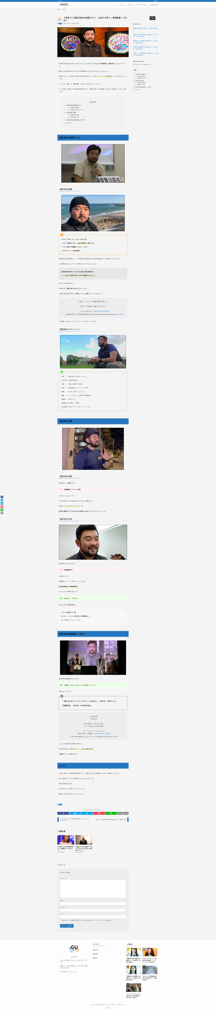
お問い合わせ (100, 1004)
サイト (62, 914)
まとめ (69, 123)
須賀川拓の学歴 (71, 112)
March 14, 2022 (118, 314)
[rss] (155, 1)
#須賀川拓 (96, 723)
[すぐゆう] (63, 5)
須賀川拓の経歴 (75, 107)
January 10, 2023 (112, 736)
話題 (60, 23)
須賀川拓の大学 (75, 117)
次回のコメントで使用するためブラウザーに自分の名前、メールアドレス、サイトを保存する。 (87, 920)
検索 (152, 18)
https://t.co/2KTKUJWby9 (101, 311)
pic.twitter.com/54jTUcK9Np (102, 733)
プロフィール (121, 1004)
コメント (63, 878)
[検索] (157, 1)
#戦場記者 (94, 719)
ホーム (93, 1004)
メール (62, 907)
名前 (62, 900)
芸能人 (96, 954)
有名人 (96, 950)
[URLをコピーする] (123, 813)
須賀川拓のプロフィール (77, 110)
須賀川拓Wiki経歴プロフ (74, 105)
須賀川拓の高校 (75, 115)
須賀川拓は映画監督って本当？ (76, 120)
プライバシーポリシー (110, 1004)
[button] (63, 813)
